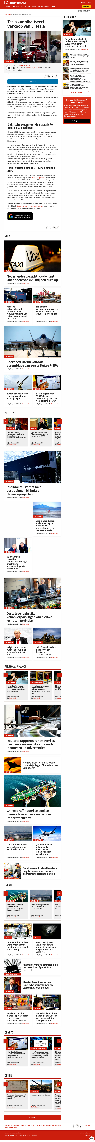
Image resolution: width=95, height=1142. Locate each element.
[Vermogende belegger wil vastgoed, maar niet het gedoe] (17, 1081)
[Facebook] (73, 1125)
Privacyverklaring (11, 1127)
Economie (7, 6)
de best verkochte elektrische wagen (29, 206)
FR (89, 3)
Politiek (23, 6)
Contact (87, 1135)
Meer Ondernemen (80, 92)
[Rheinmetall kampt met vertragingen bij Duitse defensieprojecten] (32, 452)
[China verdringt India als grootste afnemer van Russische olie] (18, 827)
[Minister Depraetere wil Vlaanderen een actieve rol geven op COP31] (41, 419)
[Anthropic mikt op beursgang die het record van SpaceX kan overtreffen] (12, 960)
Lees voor (32, 81)
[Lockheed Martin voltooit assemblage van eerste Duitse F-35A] (32, 327)
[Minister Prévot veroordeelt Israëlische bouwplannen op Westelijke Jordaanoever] (12, 978)
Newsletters (87, 11)
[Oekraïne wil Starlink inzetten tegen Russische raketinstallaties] (47, 629)
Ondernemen (15, 6)
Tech (28, 6)
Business (8, 271)
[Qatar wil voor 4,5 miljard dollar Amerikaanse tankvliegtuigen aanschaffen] (47, 827)
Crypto (52, 6)
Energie (34, 6)
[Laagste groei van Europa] (41, 1081)
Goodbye (34, 1135)
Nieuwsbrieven (25, 1125)
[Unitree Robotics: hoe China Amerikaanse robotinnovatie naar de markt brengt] (18, 924)
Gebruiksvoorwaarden (53, 1125)
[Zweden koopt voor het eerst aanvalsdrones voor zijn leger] (18, 376)
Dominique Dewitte (24, 65)
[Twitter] (77, 1125)
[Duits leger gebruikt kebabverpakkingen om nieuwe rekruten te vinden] (32, 579)
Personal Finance (43, 6)
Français (87, 1125)
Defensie (8, 772)
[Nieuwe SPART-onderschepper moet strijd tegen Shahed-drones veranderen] (12, 758)
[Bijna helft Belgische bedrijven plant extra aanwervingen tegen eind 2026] (66, 54)
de (36, 156)
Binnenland (9, 643)
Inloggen (83, 3)
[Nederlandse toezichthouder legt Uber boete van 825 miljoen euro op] (32, 241)
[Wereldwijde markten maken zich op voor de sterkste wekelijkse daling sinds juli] (47, 995)
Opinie (80, 11)
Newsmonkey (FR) (24, 1135)
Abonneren (86, 6)
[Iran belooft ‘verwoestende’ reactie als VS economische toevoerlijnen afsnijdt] (47, 289)
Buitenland (9, 302)
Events (33, 1125)
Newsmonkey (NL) (11, 1135)
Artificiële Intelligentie (13, 974)
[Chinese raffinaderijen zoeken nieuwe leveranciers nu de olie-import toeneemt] (32, 776)
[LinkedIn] (80, 1125)
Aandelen (8, 1009)
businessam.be (25, 283)
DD (9, 68)
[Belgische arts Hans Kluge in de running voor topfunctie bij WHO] (18, 629)
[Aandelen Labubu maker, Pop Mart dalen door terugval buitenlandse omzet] (18, 995)
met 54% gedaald (38, 178)
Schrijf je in (76, 121)
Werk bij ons (41, 1125)
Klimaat (33, 429)
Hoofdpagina (7, 14)
